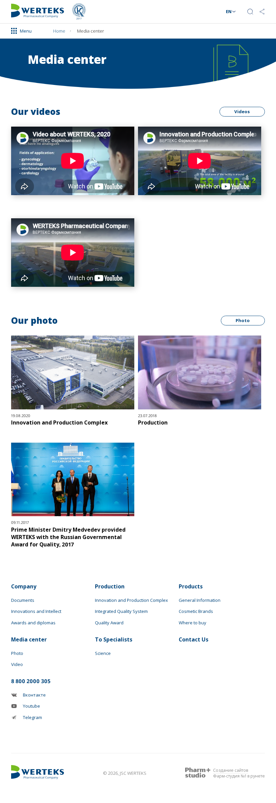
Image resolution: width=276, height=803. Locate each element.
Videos (242, 111)
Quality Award (109, 623)
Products (191, 586)
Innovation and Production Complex (131, 600)
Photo (243, 320)
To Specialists (113, 639)
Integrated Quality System (121, 611)
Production (110, 586)
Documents (22, 600)
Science (103, 653)
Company (23, 586)
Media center (29, 639)
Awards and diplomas (33, 623)
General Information (199, 600)
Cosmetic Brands (196, 611)
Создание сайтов (230, 770)
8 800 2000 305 (30, 681)
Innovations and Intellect (36, 611)
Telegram (32, 717)
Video (17, 664)
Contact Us (32, 32)
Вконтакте (34, 695)
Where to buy (192, 623)
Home (59, 31)
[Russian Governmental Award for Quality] (79, 11)
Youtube (31, 706)
